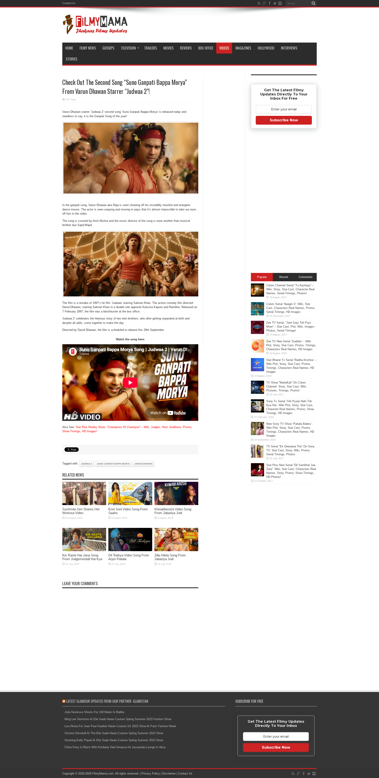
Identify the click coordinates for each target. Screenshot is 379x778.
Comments (306, 277)
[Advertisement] (224, 143)
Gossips (108, 48)
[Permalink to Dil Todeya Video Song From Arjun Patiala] (130, 550)
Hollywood (266, 48)
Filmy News (88, 48)
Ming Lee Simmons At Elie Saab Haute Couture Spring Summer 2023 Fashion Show (117, 719)
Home (69, 48)
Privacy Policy (150, 773)
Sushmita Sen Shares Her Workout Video (81, 511)
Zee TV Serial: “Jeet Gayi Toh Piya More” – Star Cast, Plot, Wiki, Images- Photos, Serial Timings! (290, 326)
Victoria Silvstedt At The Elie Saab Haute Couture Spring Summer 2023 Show (113, 733)
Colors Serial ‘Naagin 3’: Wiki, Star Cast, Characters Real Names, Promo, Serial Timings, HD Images (290, 308)
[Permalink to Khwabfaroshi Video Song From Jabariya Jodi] (176, 504)
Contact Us (68, 3)
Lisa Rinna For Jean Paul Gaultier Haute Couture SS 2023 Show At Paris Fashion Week (120, 726)
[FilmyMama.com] (95, 31)
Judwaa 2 (86, 463)
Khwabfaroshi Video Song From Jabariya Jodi (172, 511)
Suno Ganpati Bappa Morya (113, 463)
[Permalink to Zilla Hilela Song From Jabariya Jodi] (176, 550)
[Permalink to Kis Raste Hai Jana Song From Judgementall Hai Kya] (84, 550)
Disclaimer (169, 773)
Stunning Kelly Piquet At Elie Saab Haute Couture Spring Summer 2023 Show (113, 740)
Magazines (243, 48)
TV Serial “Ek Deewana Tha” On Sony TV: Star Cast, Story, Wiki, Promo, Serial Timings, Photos (290, 450)
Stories (71, 59)
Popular (262, 277)
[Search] (313, 3)
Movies (168, 48)
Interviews (289, 48)
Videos (224, 48)
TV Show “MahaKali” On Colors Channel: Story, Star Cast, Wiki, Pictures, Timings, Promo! (286, 386)
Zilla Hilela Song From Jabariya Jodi (170, 557)
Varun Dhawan (143, 463)
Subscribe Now (284, 120)
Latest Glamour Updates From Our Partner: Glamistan (107, 701)
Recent (283, 277)
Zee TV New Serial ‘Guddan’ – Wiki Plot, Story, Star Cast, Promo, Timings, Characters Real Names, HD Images (291, 345)
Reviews (186, 48)
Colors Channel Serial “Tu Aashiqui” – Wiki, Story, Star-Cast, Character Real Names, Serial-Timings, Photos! (290, 289)
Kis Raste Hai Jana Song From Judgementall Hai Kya (82, 557)
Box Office (205, 48)
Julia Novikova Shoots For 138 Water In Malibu (94, 712)
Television (128, 48)
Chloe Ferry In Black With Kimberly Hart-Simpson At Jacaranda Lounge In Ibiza (114, 747)
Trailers (150, 48)
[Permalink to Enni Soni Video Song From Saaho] (130, 504)
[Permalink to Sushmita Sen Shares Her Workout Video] (84, 504)
